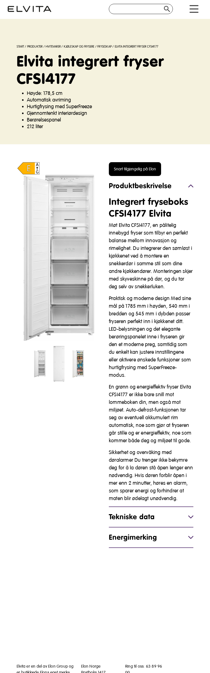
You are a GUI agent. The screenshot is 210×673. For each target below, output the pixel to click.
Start (20, 47)
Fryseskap (104, 47)
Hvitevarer (53, 47)
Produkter (35, 47)
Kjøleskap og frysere (79, 47)
